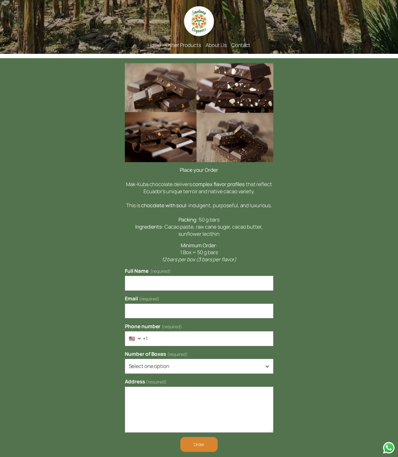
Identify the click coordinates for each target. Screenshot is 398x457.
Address (146, 381)
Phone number (153, 326)
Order (199, 444)
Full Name (148, 270)
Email (142, 298)
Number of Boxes (156, 354)
